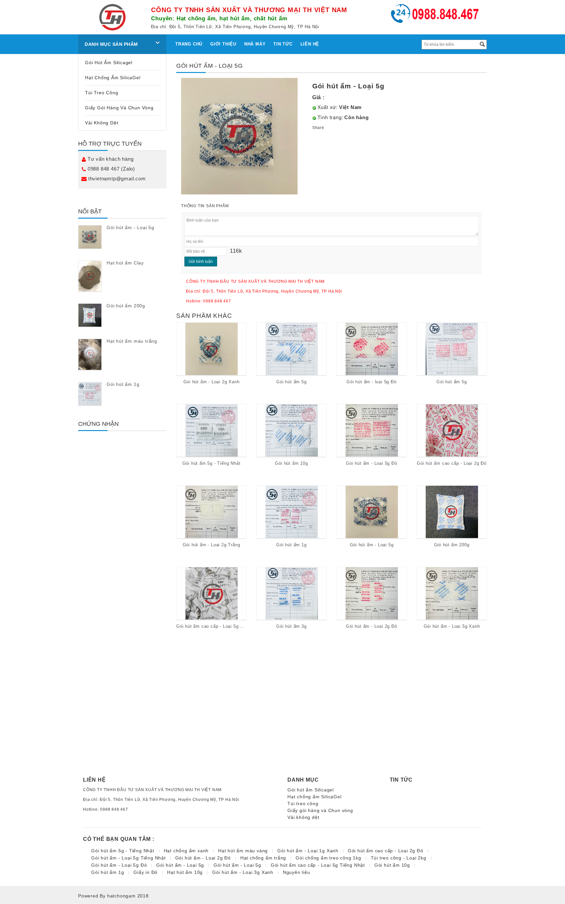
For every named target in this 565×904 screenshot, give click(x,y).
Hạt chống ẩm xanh (186, 850)
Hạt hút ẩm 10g (185, 872)
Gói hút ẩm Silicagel (108, 62)
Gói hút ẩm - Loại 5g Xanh (452, 626)
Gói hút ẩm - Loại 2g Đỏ (371, 626)
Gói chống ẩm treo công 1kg (328, 857)
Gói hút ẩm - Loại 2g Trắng (211, 544)
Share (318, 127)
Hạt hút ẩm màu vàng (243, 850)
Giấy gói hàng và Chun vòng (119, 107)
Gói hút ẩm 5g (291, 381)
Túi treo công (101, 92)
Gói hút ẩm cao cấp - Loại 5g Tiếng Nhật (219, 626)
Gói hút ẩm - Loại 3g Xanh (242, 872)
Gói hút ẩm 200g (126, 305)
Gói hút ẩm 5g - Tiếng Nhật (211, 463)
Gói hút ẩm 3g (291, 626)
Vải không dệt (101, 122)
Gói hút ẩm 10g (291, 463)
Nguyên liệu (296, 872)
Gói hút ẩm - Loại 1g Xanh (307, 850)
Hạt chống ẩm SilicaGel (113, 77)
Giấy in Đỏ (145, 872)
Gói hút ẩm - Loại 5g (130, 227)
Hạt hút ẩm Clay (125, 262)
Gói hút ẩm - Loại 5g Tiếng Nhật (128, 857)
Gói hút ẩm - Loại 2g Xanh (211, 381)
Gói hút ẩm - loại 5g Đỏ (371, 381)
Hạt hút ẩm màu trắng (132, 341)
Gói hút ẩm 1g (123, 384)
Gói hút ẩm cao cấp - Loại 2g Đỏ (452, 463)
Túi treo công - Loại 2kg (398, 857)
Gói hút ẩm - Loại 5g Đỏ (371, 463)
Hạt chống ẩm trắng (263, 857)
